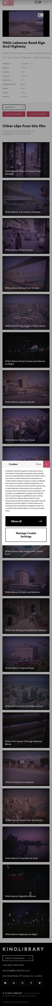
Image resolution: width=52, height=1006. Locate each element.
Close (38, 464)
